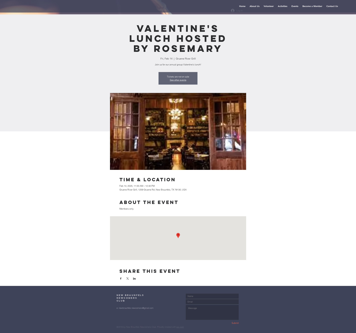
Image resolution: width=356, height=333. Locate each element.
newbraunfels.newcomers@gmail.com (136, 308)
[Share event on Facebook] (120, 278)
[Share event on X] (127, 278)
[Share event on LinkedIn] (134, 278)
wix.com (180, 327)
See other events (178, 80)
